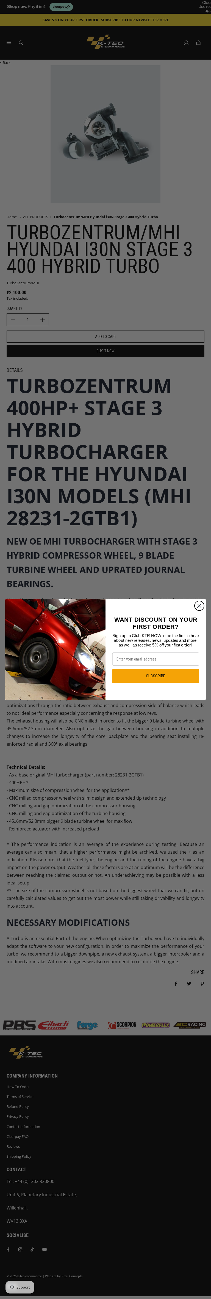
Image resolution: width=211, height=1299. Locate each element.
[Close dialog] (199, 605)
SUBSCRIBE (155, 675)
